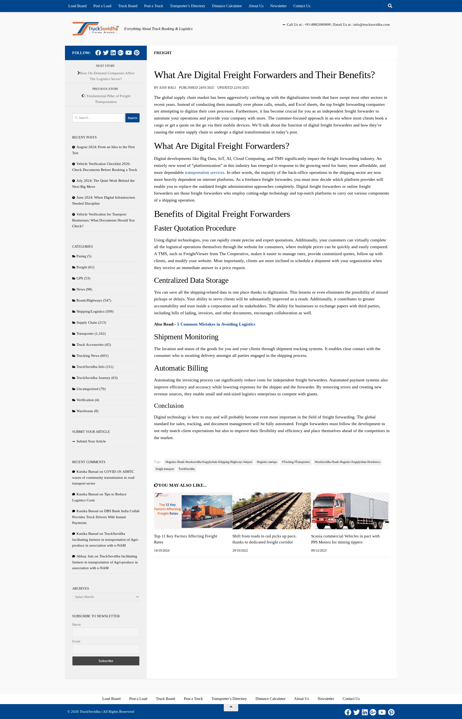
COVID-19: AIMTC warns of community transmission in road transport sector (103, 477)
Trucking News (88, 356)
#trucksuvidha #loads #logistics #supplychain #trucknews (347, 462)
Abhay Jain (85, 556)
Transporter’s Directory (187, 6)
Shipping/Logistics (90, 311)
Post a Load (102, 6)
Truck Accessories (90, 345)
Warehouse (85, 411)
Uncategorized (87, 389)
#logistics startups (267, 462)
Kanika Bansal (87, 471)
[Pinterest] (137, 53)
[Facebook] (98, 53)
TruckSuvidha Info (91, 367)
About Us (256, 6)
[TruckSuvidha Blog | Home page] (95, 29)
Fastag (81, 256)
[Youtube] (128, 53)
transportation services (204, 172)
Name (76, 625)
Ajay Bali (167, 87)
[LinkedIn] (113, 53)
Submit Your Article (91, 441)
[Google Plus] (120, 53)
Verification (85, 400)
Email (76, 641)
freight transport (165, 469)
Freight (163, 53)
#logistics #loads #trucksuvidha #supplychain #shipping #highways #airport (209, 462)
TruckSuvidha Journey (93, 378)
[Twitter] (106, 53)
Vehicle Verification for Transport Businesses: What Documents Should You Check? (103, 220)
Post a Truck (153, 6)
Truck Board (127, 6)
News (81, 289)
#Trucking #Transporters (296, 462)
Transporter (85, 333)
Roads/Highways (89, 300)
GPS (80, 278)
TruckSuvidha (187, 469)
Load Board (77, 6)
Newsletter (278, 6)
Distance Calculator (227, 6)
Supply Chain (87, 322)
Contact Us (301, 6)
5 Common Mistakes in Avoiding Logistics (216, 324)
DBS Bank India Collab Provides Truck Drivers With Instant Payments (106, 517)
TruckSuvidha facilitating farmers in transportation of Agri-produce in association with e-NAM (105, 539)
